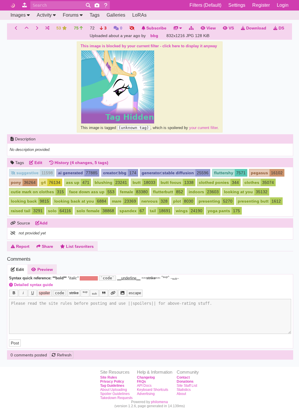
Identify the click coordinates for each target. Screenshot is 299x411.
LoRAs (139, 15)
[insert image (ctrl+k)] (122, 293)
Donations (185, 381)
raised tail (20, 210)
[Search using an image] (97, 5)
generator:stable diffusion (168, 172)
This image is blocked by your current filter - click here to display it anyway (149, 46)
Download (255, 28)
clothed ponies (214, 182)
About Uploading (113, 390)
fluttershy (223, 172)
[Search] (88, 5)
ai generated (70, 172)
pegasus (259, 172)
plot (177, 201)
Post (15, 343)
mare (116, 201)
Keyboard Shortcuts (152, 390)
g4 (43, 182)
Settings (236, 5)
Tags (95, 15)
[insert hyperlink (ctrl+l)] (113, 293)
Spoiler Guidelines (115, 394)
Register (261, 5)
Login (282, 5)
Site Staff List (187, 386)
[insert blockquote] (103, 293)
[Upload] (24, 5)
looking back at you (74, 201)
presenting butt (253, 201)
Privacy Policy (112, 381)
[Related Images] (191, 28)
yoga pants (219, 210)
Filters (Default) (205, 5)
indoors (196, 191)
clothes (251, 182)
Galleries (116, 15)
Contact (183, 377)
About (181, 394)
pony (16, 182)
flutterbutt (163, 191)
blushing (103, 182)
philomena (159, 402)
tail (153, 210)
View (210, 28)
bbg (154, 35)
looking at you (238, 191)
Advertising (146, 394)
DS (280, 28)
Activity (44, 15)
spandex (128, 210)
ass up (72, 182)
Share (47, 246)
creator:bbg (114, 172)
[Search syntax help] (106, 5)
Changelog (146, 377)
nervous (149, 201)
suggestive (27, 172)
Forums (71, 15)
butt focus (171, 182)
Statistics (184, 390)
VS (230, 28)
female (126, 191)
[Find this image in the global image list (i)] (26, 28)
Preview (44, 269)
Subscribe (155, 28)
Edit (19, 269)
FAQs (141, 381)
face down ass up (87, 191)
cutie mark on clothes (32, 191)
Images (18, 15)
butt (137, 182)
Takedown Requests (116, 398)
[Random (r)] (47, 28)
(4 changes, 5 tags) (81, 162)
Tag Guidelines (112, 386)
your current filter (203, 128)
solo (52, 210)
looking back (24, 201)
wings (182, 210)
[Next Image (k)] (37, 28)
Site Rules (108, 377)
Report (22, 246)
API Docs (144, 386)
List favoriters (79, 246)
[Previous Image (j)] (16, 28)
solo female (88, 210)
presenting (209, 201)
